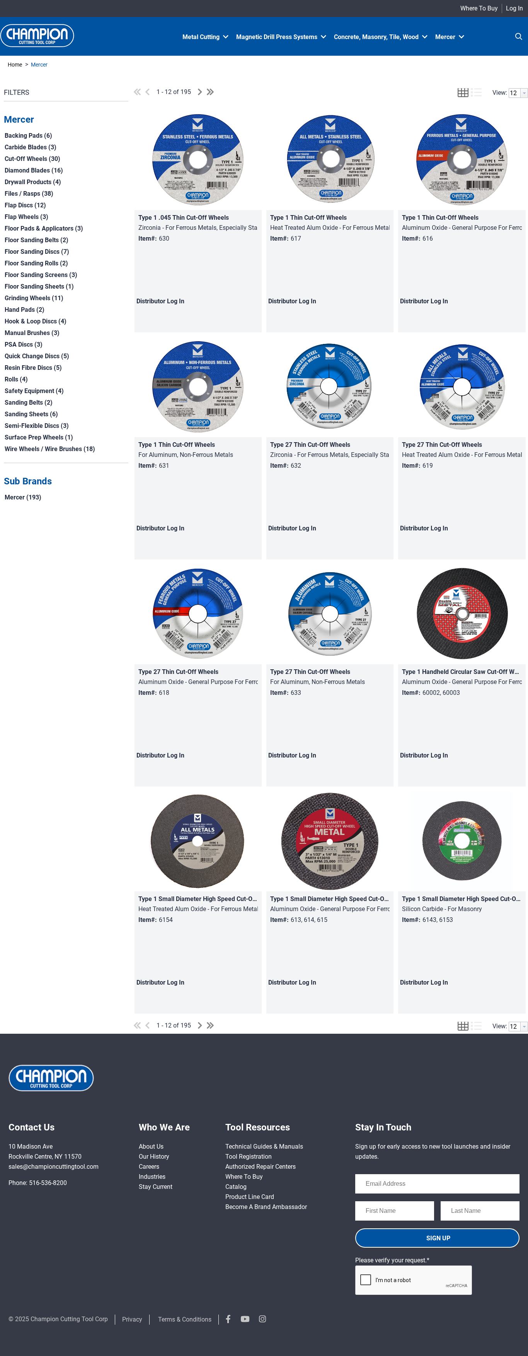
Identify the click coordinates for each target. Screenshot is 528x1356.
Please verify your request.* (392, 1260)
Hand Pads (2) (24, 309)
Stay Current (155, 1186)
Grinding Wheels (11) (34, 298)
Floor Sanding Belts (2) (36, 240)
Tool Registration (248, 1156)
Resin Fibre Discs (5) (33, 367)
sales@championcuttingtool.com (54, 1166)
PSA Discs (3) (24, 344)
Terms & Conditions (184, 1319)
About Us (151, 1146)
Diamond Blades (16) (34, 170)
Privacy (132, 1319)
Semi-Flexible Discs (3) (37, 425)
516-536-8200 (48, 1183)
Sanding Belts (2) (29, 402)
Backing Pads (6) (28, 135)
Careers (149, 1166)
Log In (514, 8)
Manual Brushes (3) (32, 333)
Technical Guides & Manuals (264, 1146)
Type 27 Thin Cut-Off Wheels (310, 444)
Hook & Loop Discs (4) (35, 321)
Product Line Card (249, 1196)
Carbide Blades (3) (30, 147)
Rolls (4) (16, 379)
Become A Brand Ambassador (266, 1207)
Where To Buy (479, 8)
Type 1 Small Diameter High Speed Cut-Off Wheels (208, 899)
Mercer (39, 65)
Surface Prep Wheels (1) (39, 437)
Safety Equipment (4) (34, 391)
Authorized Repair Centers (260, 1166)
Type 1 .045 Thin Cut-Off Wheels (183, 217)
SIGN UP (438, 1238)
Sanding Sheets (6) (31, 414)
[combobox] (518, 93)
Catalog (236, 1186)
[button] (64, 120)
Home (15, 65)
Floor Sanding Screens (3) (41, 275)
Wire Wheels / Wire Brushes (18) (50, 449)
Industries (152, 1176)
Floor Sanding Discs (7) (37, 251)
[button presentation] (524, 93)
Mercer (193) (23, 497)
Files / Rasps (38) (29, 193)
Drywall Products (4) (33, 182)
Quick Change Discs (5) (37, 356)
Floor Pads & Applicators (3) (44, 228)
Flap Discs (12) (25, 205)
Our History (154, 1156)
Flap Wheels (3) (26, 217)
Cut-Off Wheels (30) (32, 158)
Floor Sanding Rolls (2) (36, 263)
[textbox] (514, 93)
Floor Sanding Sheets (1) (39, 286)
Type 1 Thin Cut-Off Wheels (308, 217)
